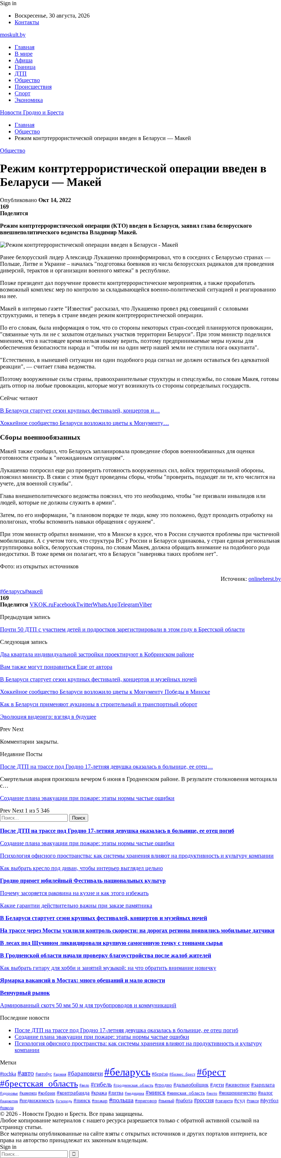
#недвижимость (36, 1100)
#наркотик (9, 1101)
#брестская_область (39, 1083)
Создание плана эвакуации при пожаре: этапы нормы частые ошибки (87, 798)
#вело (84, 1085)
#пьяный (166, 1100)
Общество (27, 80)
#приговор (146, 1100)
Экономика (29, 100)
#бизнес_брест (182, 1074)
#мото (211, 1093)
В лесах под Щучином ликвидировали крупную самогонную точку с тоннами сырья (111, 943)
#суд (239, 1100)
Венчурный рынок (25, 993)
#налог (265, 1093)
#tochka (8, 1074)
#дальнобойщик (191, 1085)
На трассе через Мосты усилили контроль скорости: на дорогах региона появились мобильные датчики (137, 930)
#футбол (269, 1100)
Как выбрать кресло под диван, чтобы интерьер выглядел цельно (81, 868)
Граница (25, 67)
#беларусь (12, 591)
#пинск (82, 1100)
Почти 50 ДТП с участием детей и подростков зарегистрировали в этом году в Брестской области (122, 629)
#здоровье (9, 1093)
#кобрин (46, 1093)
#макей (34, 591)
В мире (24, 54)
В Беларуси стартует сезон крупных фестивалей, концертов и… (80, 410)
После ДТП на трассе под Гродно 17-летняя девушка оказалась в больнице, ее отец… (106, 766)
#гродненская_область (133, 1085)
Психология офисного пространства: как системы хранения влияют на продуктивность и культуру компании (137, 856)
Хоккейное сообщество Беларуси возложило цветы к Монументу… (84, 423)
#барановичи (85, 1073)
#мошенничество (237, 1093)
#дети (217, 1084)
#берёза (160, 1074)
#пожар (100, 1100)
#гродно (163, 1085)
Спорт (22, 93)
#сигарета (224, 1100)
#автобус (43, 1074)
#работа (184, 1100)
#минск (155, 1092)
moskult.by (13, 35)
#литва (115, 1093)
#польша (121, 1100)
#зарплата (263, 1084)
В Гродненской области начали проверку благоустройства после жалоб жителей (105, 955)
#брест (211, 1072)
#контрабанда (73, 1093)
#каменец (28, 1093)
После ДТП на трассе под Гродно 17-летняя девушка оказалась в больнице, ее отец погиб (117, 831)
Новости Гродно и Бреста (32, 112)
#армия (59, 1074)
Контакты (27, 22)
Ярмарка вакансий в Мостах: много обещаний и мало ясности (82, 980)
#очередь (64, 1101)
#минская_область (186, 1093)
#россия (204, 1100)
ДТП (21, 73)
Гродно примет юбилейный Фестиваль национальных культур (83, 880)
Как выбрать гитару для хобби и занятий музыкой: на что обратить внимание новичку (108, 968)
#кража (99, 1093)
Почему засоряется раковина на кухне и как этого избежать (74, 893)
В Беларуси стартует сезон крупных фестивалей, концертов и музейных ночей (103, 918)
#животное (237, 1085)
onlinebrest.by (264, 579)
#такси (253, 1101)
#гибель (101, 1084)
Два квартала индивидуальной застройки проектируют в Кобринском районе (97, 654)
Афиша (24, 60)
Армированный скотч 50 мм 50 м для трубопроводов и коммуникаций (88, 1005)
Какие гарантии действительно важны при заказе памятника (76, 905)
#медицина (134, 1093)
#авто (26, 1073)
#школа (7, 1107)
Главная (24, 47)
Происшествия (33, 87)
